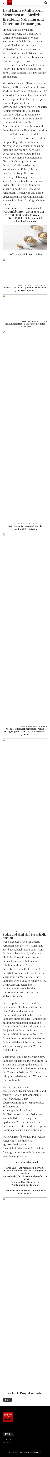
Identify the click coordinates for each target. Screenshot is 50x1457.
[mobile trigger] (5, 2)
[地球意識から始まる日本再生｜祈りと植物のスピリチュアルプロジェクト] (9, 2)
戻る (6, 1400)
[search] (45, 3)
